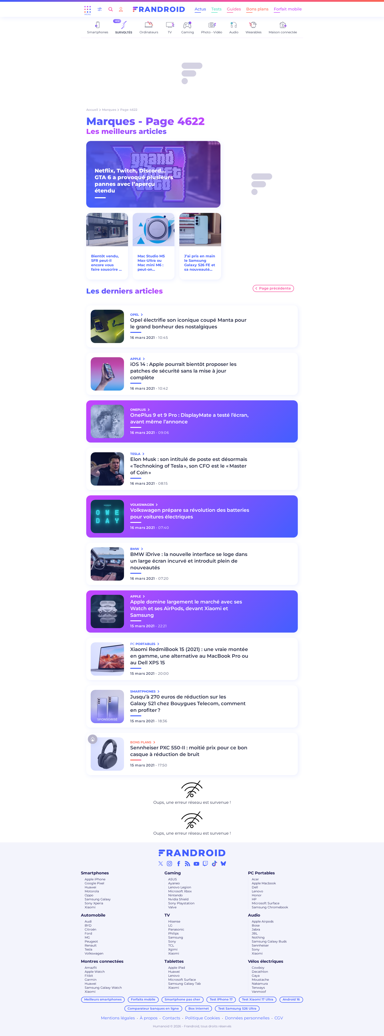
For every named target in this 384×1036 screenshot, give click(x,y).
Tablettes (174, 961)
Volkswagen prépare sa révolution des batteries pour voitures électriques (189, 513)
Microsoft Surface (265, 903)
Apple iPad (176, 968)
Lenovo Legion (179, 887)
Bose (256, 925)
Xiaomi (90, 907)
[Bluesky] (223, 863)
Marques (109, 110)
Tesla (88, 949)
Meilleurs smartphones (103, 999)
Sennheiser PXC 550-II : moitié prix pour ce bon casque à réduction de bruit (188, 751)
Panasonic (176, 929)
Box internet (198, 1008)
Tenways (258, 988)
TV (167, 915)
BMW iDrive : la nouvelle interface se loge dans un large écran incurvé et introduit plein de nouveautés (188, 561)
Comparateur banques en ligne (153, 1008)
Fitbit (89, 976)
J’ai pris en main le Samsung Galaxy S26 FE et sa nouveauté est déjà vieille (199, 263)
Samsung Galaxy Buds (269, 941)
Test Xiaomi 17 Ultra (257, 999)
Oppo (89, 895)
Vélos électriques (265, 961)
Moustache (260, 980)
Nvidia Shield (178, 899)
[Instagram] (169, 863)
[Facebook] (178, 863)
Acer (255, 879)
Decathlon (260, 972)
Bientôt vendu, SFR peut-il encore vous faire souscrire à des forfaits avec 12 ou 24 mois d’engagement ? (106, 263)
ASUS (172, 879)
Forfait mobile (288, 9)
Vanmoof (259, 992)
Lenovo (257, 891)
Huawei (90, 887)
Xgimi (173, 949)
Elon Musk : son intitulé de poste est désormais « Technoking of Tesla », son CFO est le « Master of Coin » (188, 466)
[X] (160, 863)
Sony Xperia (94, 903)
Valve (172, 907)
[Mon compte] (121, 9)
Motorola (92, 891)
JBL (255, 933)
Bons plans (257, 9)
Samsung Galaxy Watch (103, 988)
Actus (200, 9)
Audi (88, 921)
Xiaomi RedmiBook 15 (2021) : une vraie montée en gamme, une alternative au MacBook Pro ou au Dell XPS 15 (189, 656)
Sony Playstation (181, 903)
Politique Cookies (202, 1018)
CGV (278, 1018)
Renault (91, 945)
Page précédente (275, 288)
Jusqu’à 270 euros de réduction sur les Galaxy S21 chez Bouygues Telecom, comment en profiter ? (188, 703)
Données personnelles (247, 1018)
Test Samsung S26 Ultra (237, 1008)
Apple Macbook (264, 883)
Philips (173, 933)
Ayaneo (174, 883)
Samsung (175, 937)
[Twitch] (205, 863)
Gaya (256, 976)
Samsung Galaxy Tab (184, 984)
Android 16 (291, 999)
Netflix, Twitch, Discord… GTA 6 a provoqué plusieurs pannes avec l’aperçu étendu (134, 180)
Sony (172, 941)
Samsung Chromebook (270, 907)
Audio (254, 915)
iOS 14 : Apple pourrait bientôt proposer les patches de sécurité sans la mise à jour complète (183, 371)
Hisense (174, 921)
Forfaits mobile (143, 999)
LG (170, 925)
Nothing (258, 937)
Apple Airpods (263, 921)
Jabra (256, 929)
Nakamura (260, 984)
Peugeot (91, 941)
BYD (88, 925)
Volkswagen (94, 953)
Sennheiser (260, 945)
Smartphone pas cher (182, 999)
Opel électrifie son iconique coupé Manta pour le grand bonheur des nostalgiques (188, 323)
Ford (88, 933)
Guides (234, 9)
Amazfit (91, 968)
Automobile (93, 915)
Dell (255, 887)
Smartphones (95, 873)
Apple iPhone (95, 879)
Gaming (172, 873)
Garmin (90, 980)
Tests (216, 9)
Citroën (90, 929)
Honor (257, 895)
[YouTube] (196, 863)
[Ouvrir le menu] (88, 9)
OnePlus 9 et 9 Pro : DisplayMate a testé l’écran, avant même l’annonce (189, 418)
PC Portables (261, 873)
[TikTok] (214, 863)
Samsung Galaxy (98, 899)
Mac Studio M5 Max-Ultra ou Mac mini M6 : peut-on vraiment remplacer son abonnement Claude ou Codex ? (151, 263)
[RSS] (187, 863)
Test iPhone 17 (221, 999)
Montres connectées (102, 961)
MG (87, 937)
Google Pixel (94, 883)
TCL (171, 945)
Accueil (92, 110)
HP (254, 899)
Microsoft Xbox (180, 891)
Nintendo (175, 895)
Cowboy (258, 968)
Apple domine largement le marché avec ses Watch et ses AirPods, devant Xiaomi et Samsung (186, 608)
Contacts (171, 1018)
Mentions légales (118, 1018)
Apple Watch (95, 972)
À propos (149, 1018)
